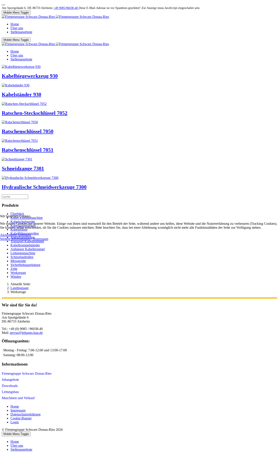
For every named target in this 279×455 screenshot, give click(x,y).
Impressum (40, 239)
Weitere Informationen (15, 239)
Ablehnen (24, 235)
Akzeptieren (8, 235)
